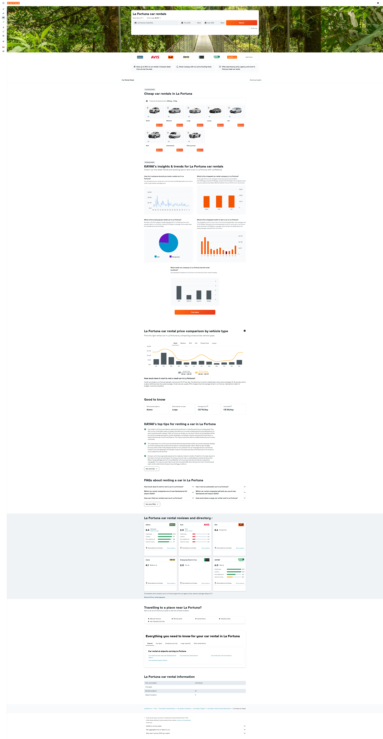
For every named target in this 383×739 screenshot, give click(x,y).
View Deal (159, 125)
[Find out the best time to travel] (3, 36)
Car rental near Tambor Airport (158, 660)
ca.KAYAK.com (148, 708)
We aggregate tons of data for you (158, 730)
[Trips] (3, 41)
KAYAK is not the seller (154, 726)
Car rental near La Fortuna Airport (221, 655)
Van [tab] (196, 343)
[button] (3, 3)
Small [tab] (175, 343)
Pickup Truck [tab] (205, 343)
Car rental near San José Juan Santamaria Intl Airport (162, 656)
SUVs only (254, 28)
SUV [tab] (190, 343)
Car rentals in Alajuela (199, 708)
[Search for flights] (3, 9)
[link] (195, 312)
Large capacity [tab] (186, 643)
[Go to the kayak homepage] (13, 3)
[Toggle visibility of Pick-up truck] (175, 257)
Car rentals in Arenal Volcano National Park (218, 708)
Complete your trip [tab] (171, 643)
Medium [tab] (183, 343)
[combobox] (138, 18)
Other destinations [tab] (200, 643)
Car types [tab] (159, 643)
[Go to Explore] (3, 27)
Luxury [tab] (214, 343)
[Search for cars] (3, 18)
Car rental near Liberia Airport (189, 655)
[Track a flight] (3, 32)
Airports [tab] (150, 643)
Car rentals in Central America (167, 708)
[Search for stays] (3, 13)
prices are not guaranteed (184, 720)
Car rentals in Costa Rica (184, 708)
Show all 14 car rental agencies (154, 597)
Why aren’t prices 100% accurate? (158, 733)
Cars (155, 708)
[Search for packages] (3, 22)
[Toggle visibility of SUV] (157, 257)
